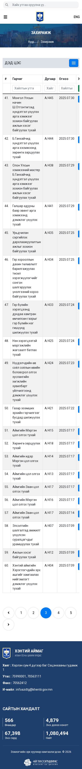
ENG (77, 17)
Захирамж (47, 41)
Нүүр (31, 41)
